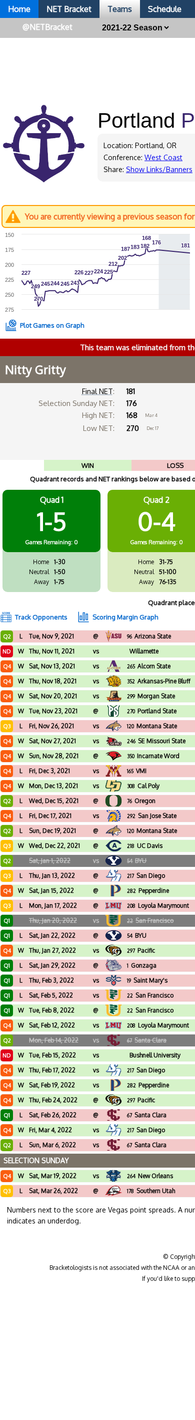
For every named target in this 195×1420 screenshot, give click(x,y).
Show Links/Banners (159, 169)
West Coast (163, 157)
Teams (120, 9)
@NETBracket (47, 27)
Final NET (97, 391)
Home (19, 9)
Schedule (165, 9)
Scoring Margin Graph (125, 617)
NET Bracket (69, 9)
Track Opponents (41, 617)
